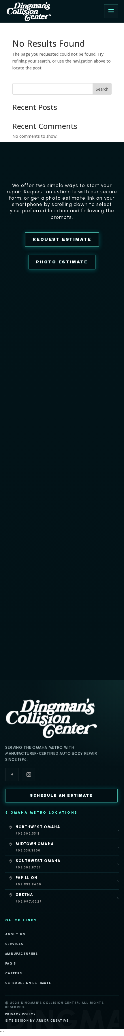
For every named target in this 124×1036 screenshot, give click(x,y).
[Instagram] (28, 774)
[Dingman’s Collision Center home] (51, 717)
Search (102, 89)
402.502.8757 (28, 867)
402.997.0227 (29, 901)
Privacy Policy (20, 1014)
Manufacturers (21, 954)
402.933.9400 (28, 884)
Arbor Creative (52, 1021)
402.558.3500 (28, 850)
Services (14, 944)
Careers (13, 973)
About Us (15, 934)
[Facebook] (11, 774)
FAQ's (10, 963)
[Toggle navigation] (111, 11)
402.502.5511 (27, 833)
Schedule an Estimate (28, 983)
